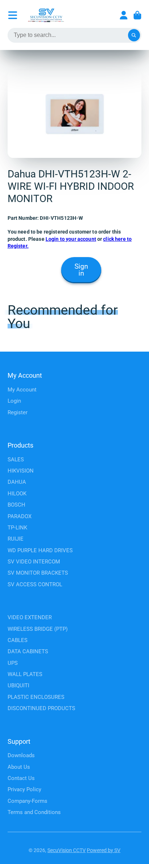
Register (17, 412)
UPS (13, 663)
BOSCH (16, 505)
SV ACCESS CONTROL (35, 584)
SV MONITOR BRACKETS (38, 573)
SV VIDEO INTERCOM (34, 561)
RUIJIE (16, 539)
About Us (19, 767)
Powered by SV (103, 850)
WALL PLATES (25, 674)
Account (123, 15)
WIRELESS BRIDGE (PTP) (38, 629)
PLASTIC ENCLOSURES (36, 697)
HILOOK (17, 493)
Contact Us (21, 778)
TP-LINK (17, 527)
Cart (137, 15)
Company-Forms (27, 801)
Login (14, 401)
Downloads (21, 755)
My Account (22, 389)
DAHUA (17, 482)
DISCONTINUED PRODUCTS (41, 708)
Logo (46, 15)
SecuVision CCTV (66, 850)
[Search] (134, 35)
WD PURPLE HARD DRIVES (40, 550)
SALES (16, 459)
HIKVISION (21, 470)
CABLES (17, 640)
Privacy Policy (24, 789)
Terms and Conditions (34, 812)
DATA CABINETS (28, 651)
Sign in (81, 270)
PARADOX (19, 516)
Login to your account (71, 239)
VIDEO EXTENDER (30, 617)
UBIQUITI (18, 685)
